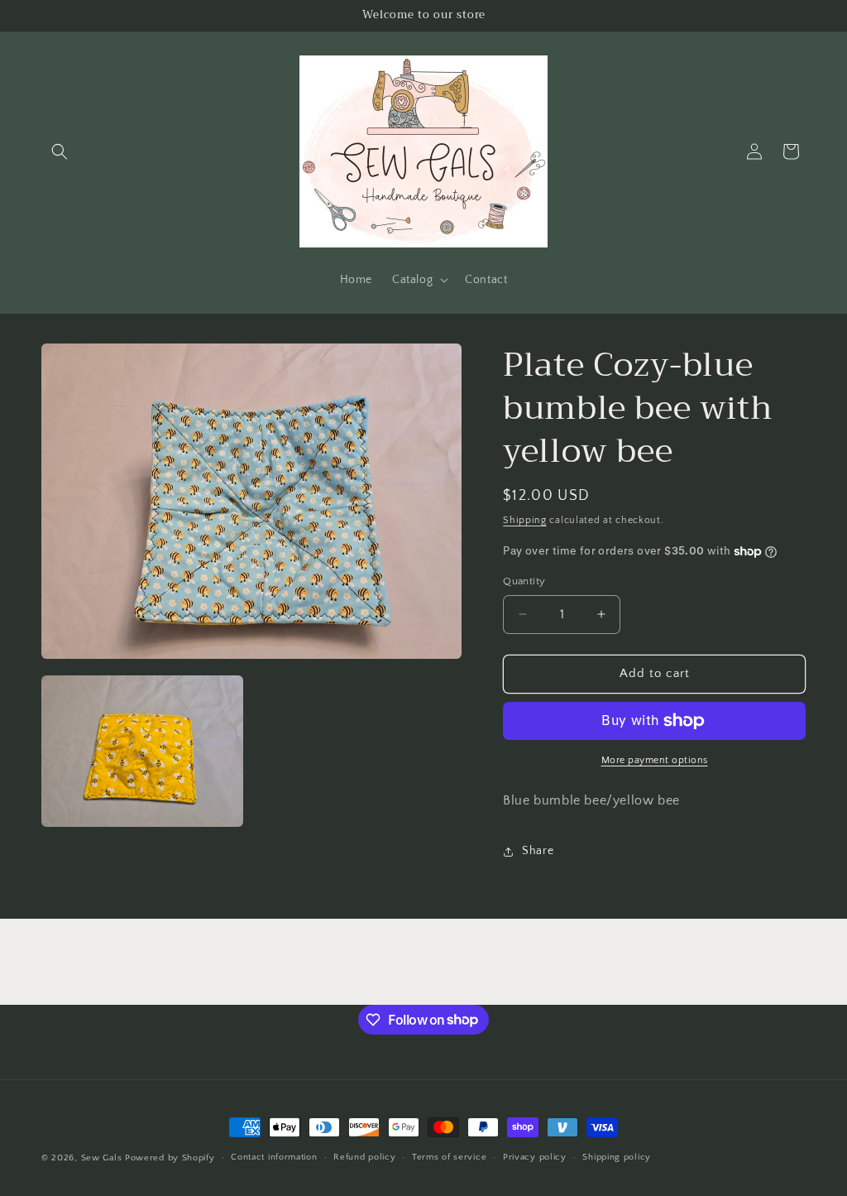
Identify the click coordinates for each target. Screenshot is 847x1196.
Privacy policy (535, 1157)
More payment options (654, 760)
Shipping (525, 520)
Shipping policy (616, 1157)
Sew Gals (101, 1158)
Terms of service (449, 1157)
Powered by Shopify (170, 1158)
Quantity (524, 581)
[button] (59, 151)
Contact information (274, 1157)
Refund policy (364, 1157)
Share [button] (537, 850)
